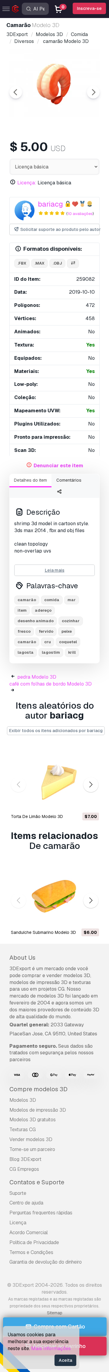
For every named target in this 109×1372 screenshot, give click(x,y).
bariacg (50, 204)
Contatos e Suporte (36, 1182)
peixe (66, 631)
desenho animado (36, 620)
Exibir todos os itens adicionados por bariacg (56, 730)
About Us (22, 958)
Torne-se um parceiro (32, 1149)
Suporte (17, 1193)
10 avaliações (80, 213)
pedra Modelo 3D (36, 677)
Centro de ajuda (26, 1203)
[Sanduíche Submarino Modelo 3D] (54, 894)
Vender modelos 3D (30, 1139)
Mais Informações (51, 1348)
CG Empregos (24, 1169)
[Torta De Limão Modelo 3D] (54, 779)
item (22, 610)
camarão (27, 599)
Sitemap (54, 1313)
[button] (90, 785)
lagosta (26, 652)
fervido (46, 631)
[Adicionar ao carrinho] (77, 803)
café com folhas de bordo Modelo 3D (50, 684)
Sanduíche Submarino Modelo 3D (43, 932)
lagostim (51, 652)
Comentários (68, 480)
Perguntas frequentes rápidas (40, 1213)
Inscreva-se (89, 8)
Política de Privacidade (34, 1242)
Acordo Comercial (28, 1232)
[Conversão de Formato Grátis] (73, 263)
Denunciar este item (58, 465)
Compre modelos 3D (38, 1089)
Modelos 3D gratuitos (32, 1119)
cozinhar (71, 620)
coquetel (68, 641)
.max (40, 263)
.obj (57, 263)
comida (51, 599)
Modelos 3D (22, 1100)
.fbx (22, 263)
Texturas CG (22, 1129)
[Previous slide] (15, 92)
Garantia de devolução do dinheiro (45, 1262)
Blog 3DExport (25, 1159)
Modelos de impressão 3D (37, 1110)
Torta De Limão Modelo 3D (37, 816)
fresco (24, 631)
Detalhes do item (30, 480)
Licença (17, 1222)
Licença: (26, 183)
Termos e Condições (31, 1252)
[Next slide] (93, 92)
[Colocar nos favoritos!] (90, 803)
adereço (43, 610)
